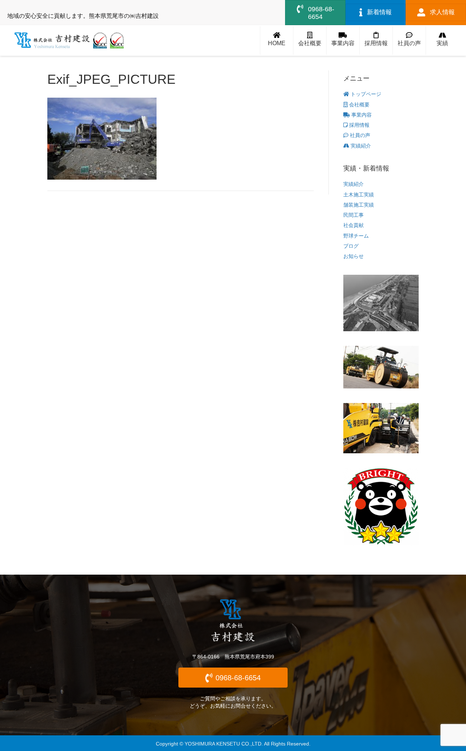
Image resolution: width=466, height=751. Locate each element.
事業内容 (361, 115)
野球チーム (356, 236)
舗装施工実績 (358, 205)
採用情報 (359, 125)
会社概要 (359, 104)
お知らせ (353, 256)
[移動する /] (276, 40)
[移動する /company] (309, 40)
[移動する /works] (442, 40)
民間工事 (353, 215)
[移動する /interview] (409, 40)
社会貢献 (353, 225)
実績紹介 (360, 146)
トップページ (365, 94)
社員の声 (359, 135)
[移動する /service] (343, 40)
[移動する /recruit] (376, 40)
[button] (233, 678)
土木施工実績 (358, 194)
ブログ (351, 246)
